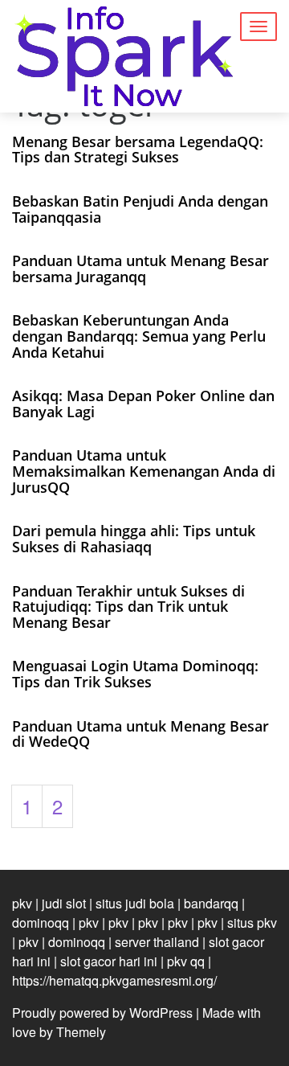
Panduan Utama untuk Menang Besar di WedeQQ (140, 734)
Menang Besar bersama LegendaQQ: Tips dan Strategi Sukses (137, 149)
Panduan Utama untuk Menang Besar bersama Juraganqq (140, 268)
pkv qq (186, 961)
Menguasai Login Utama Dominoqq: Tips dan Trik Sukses (135, 673)
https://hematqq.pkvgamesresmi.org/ (114, 980)
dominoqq (40, 922)
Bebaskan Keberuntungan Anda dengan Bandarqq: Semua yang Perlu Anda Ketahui (139, 336)
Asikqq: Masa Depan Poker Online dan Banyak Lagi (143, 403)
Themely (81, 1032)
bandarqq (211, 903)
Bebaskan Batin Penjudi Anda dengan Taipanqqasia (140, 209)
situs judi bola (135, 903)
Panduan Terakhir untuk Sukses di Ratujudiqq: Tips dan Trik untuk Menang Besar (128, 607)
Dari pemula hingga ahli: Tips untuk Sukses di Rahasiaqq (133, 538)
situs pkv (252, 922)
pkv (22, 903)
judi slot (64, 903)
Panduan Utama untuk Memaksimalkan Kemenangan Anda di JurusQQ (143, 471)
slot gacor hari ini (108, 961)
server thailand (157, 942)
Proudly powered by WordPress (102, 1012)
